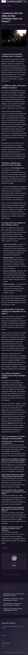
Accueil (3, 5)
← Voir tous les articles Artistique (10, 574)
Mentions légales (5, 643)
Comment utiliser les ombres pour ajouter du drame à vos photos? (12, 604)
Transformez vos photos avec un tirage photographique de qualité (13, 599)
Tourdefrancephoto (14, 1)
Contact (3, 645)
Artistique (8, 5)
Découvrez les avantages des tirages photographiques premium (12, 609)
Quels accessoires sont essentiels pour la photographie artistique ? (14, 594)
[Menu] (25, 1)
